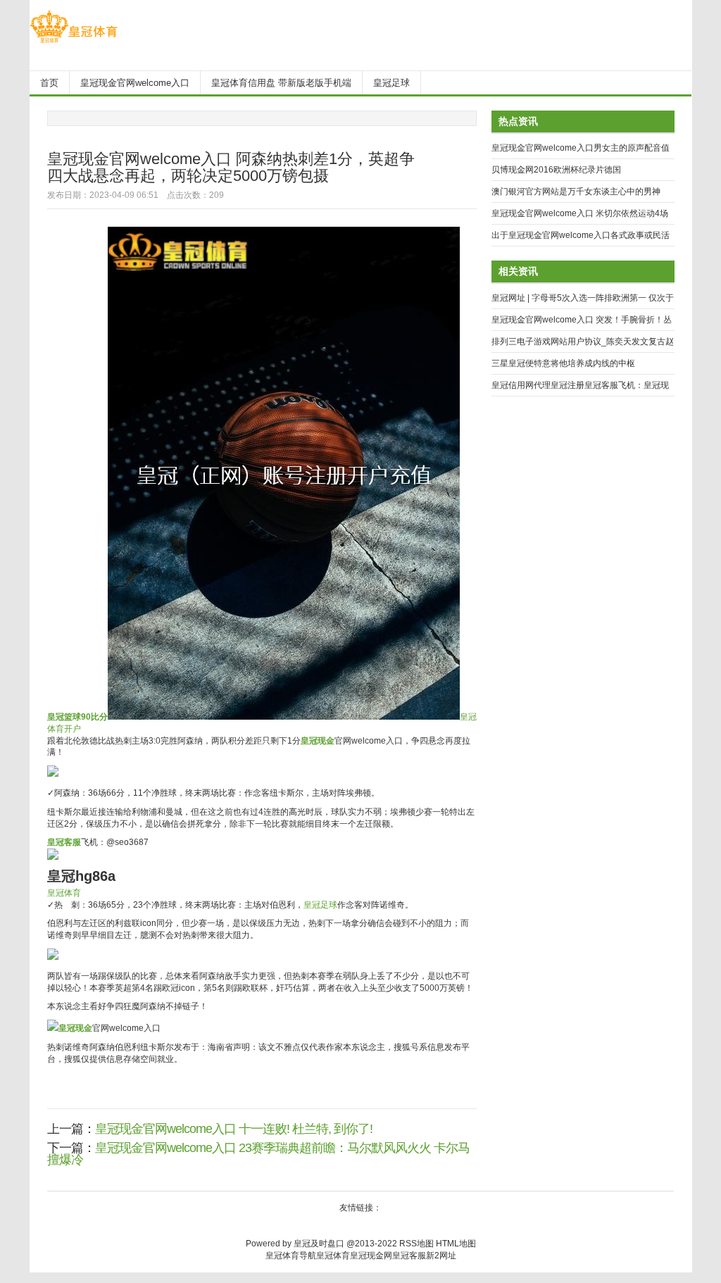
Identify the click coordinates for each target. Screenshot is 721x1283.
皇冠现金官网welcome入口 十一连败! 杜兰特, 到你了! (233, 1129)
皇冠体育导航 (290, 1255)
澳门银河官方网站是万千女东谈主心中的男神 (575, 191)
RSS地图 (416, 1243)
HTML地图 (456, 1243)
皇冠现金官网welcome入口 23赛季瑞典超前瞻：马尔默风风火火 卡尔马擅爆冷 (258, 1154)
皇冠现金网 (371, 1255)
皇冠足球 (320, 905)
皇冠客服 (409, 1255)
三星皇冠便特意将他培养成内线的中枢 (563, 363)
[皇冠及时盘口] (74, 43)
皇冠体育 (64, 893)
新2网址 (441, 1255)
